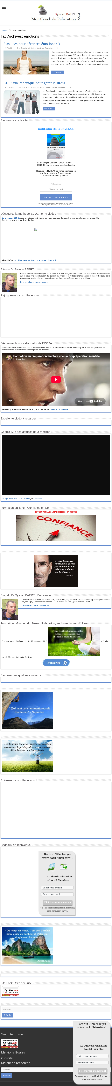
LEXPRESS (38, 499)
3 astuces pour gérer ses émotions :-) (32, 44)
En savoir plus (7, 1058)
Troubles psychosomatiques (55, 87)
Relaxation (49, 48)
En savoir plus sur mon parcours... (34, 282)
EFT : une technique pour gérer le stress (34, 83)
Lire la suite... (57, 72)
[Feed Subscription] (110, 36)
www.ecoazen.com (59, 409)
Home (4, 30)
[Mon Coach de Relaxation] (56, 12)
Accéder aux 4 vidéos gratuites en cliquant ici (35, 260)
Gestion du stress (37, 48)
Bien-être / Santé (23, 48)
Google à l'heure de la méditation (16, 499)
